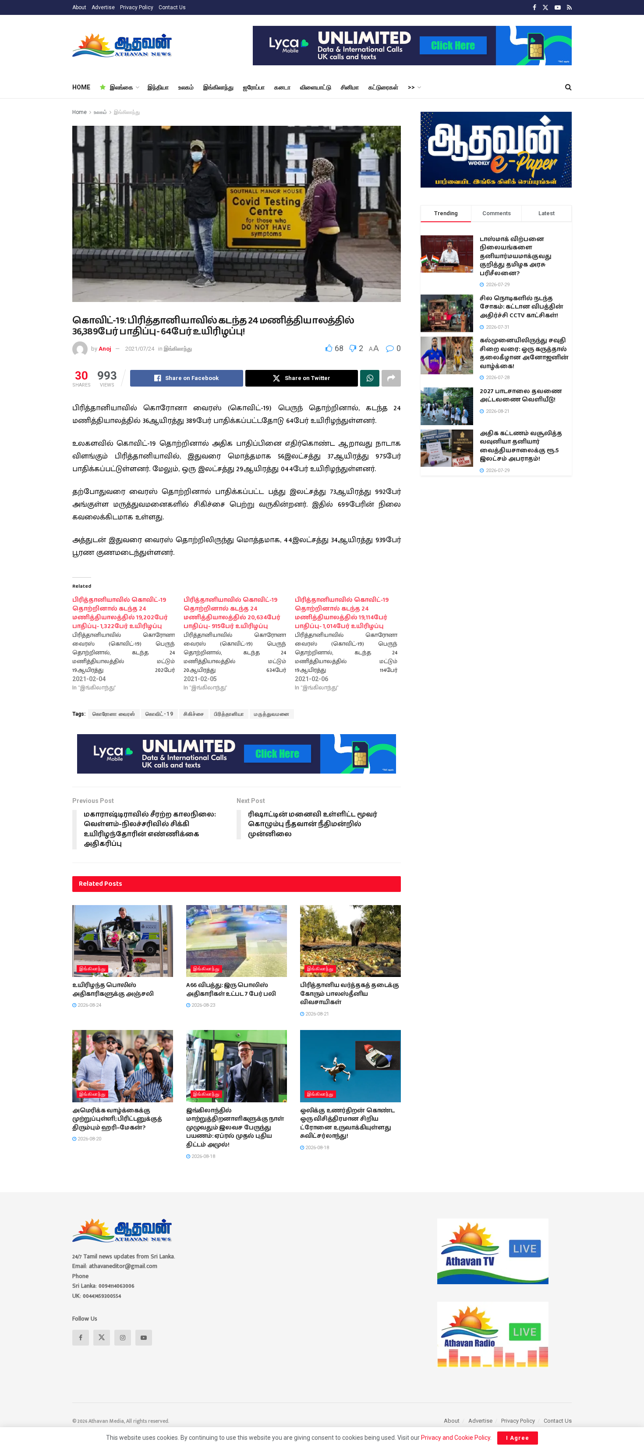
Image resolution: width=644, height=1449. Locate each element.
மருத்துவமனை (272, 714)
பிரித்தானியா (229, 714)
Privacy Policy (136, 7)
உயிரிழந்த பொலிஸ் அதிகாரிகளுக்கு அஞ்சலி (112, 989)
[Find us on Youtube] (558, 7)
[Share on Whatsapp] (369, 378)
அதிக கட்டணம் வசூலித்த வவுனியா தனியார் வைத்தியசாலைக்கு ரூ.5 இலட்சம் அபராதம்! (521, 446)
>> (411, 87)
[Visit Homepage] (122, 45)
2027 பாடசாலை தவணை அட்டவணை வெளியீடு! (521, 396)
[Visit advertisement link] (412, 45)
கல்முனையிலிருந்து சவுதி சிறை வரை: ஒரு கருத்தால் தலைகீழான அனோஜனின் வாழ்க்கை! (524, 353)
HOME (81, 87)
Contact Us (172, 7)
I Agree (517, 1438)
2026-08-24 (88, 1005)
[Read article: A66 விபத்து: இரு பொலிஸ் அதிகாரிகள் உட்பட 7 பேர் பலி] (236, 941)
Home (79, 112)
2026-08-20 (88, 1139)
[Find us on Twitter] (545, 7)
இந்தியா (158, 87)
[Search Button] (568, 87)
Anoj (105, 348)
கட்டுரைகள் (383, 87)
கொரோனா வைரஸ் (113, 714)
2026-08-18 (202, 1156)
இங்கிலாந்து (218, 87)
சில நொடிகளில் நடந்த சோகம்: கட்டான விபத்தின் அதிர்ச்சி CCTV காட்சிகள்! (521, 307)
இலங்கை (121, 87)
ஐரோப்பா (254, 87)
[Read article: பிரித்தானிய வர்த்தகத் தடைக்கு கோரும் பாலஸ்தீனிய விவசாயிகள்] (350, 941)
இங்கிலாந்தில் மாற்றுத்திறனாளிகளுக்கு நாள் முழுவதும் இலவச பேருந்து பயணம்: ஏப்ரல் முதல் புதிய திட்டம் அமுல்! (235, 1128)
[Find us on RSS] (569, 7)
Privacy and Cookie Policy (455, 1437)
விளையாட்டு (315, 87)
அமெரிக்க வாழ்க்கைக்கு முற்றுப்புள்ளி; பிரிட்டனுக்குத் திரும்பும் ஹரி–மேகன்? (117, 1119)
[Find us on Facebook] (534, 7)
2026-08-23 (202, 1005)
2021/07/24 (139, 348)
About (79, 7)
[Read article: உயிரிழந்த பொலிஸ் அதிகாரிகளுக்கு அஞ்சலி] (122, 941)
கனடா (282, 87)
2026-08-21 (316, 1014)
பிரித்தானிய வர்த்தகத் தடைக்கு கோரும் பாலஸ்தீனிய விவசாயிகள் (349, 993)
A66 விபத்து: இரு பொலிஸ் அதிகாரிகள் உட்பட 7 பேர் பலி (231, 989)
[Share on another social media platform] (391, 378)
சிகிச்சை (194, 714)
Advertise (103, 7)
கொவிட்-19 (159, 714)
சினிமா (350, 87)
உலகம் (186, 87)
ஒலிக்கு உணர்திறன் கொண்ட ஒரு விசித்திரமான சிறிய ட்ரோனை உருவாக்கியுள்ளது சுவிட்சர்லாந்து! (347, 1123)
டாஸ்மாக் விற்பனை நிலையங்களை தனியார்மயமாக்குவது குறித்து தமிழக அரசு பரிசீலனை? (516, 256)
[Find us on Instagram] (122, 1338)
